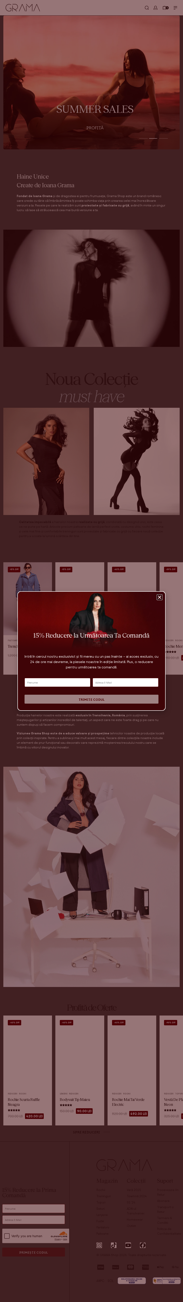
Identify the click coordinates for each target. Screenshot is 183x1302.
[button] (159, 597)
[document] (91, 651)
